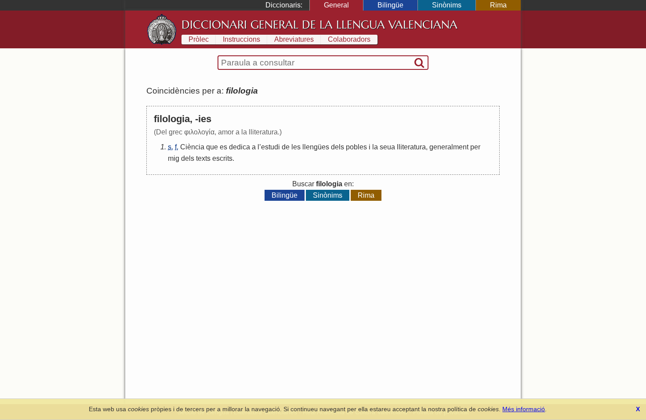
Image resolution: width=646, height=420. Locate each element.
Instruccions (241, 39)
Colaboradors (349, 39)
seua (387, 147)
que (212, 147)
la (375, 147)
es (223, 147)
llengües (315, 147)
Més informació (523, 409)
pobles (356, 147)
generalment (448, 147)
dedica (239, 147)
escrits (222, 158)
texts (203, 158)
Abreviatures (294, 39)
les (296, 147)
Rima (498, 5)
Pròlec (199, 39)
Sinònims (446, 5)
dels (337, 147)
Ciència (192, 147)
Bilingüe (390, 5)
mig (173, 158)
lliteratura (411, 147)
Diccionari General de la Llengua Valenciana (319, 25)
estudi (270, 147)
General (336, 5)
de (286, 147)
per (475, 147)
